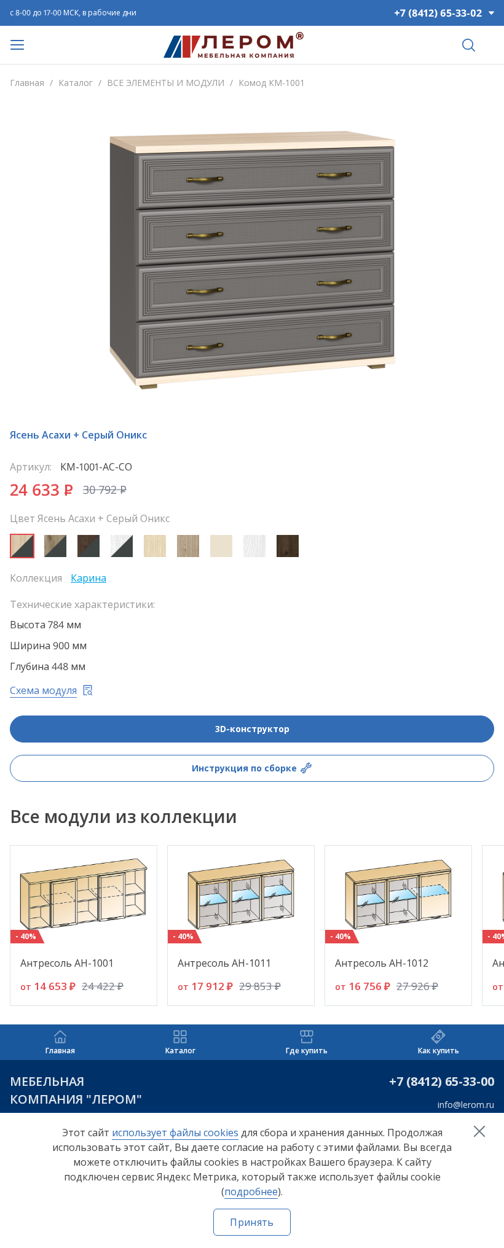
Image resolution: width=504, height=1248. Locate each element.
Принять (252, 1222)
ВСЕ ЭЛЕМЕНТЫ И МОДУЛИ (165, 82)
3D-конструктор (252, 729)
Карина (88, 578)
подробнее (251, 1191)
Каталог (75, 82)
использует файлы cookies (175, 1132)
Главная (27, 82)
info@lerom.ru (466, 1104)
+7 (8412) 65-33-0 (438, 1081)
